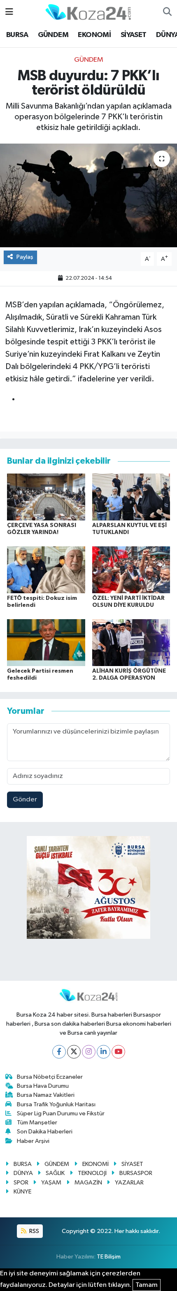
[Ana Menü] (9, 12)
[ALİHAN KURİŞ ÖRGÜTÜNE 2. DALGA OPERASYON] (131, 642)
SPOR (21, 1183)
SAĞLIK (55, 1173)
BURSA (17, 35)
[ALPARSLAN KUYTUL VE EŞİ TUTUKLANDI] (131, 496)
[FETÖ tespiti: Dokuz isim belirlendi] (46, 569)
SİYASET (134, 35)
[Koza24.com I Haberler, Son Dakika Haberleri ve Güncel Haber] (88, 12)
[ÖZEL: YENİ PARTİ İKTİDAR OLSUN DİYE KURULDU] (131, 569)
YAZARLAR (129, 1183)
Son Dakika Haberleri (44, 1131)
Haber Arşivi (33, 1141)
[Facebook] (59, 1052)
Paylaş (24, 257)
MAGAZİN (88, 1183)
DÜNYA (23, 1173)
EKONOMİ (94, 35)
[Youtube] (118, 1052)
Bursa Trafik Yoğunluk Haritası (56, 1104)
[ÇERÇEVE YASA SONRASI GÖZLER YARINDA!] (46, 496)
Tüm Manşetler (37, 1122)
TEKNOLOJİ (92, 1173)
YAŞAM (51, 1183)
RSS (33, 1231)
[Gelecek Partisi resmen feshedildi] (46, 642)
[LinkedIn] (103, 1052)
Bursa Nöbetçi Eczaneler (50, 1077)
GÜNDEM (53, 35)
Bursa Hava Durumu (43, 1086)
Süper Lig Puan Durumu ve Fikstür (61, 1113)
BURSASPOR (135, 1173)
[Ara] (167, 12)
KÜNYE (22, 1192)
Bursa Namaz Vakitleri (46, 1095)
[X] (74, 1052)
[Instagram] (88, 1052)
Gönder (25, 799)
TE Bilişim (109, 1257)
